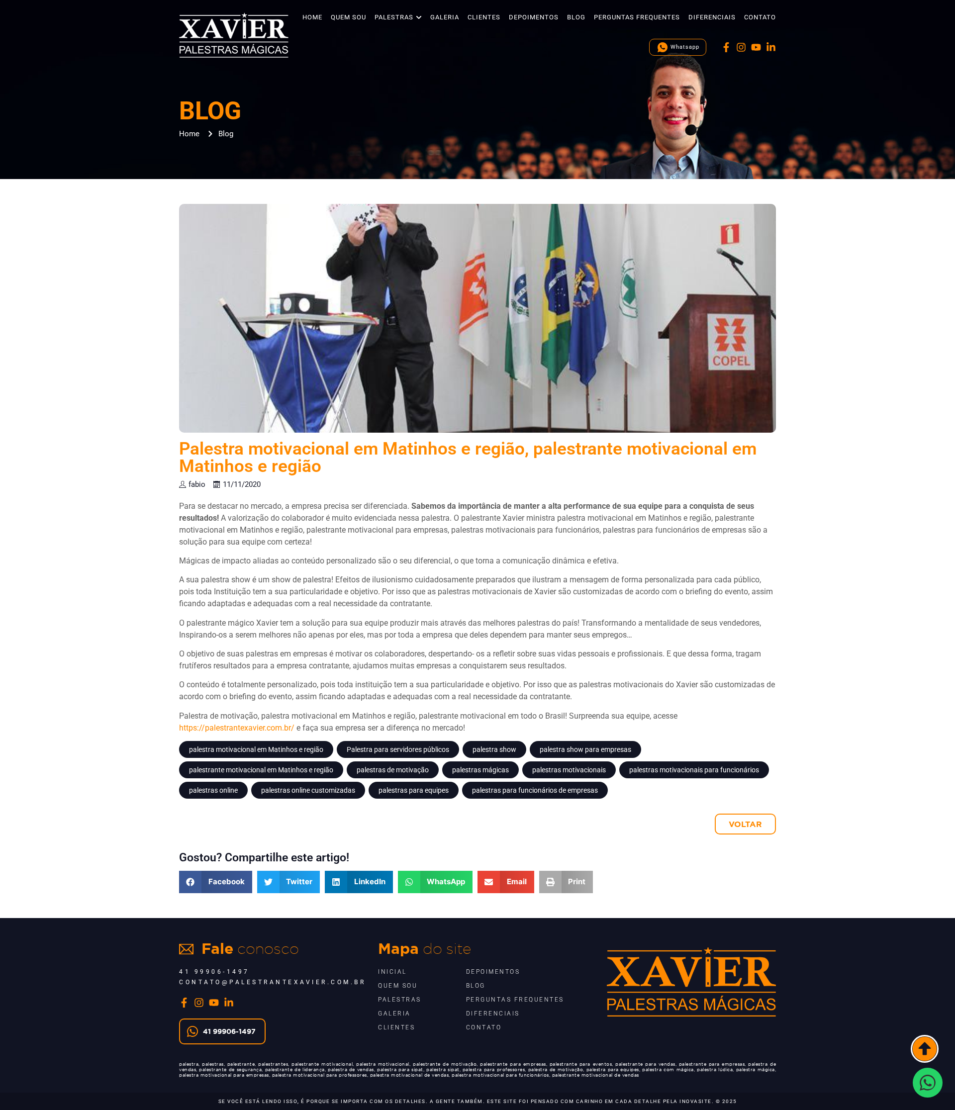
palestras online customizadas (308, 790)
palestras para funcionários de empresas (535, 790)
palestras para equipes (414, 790)
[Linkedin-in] (771, 47)
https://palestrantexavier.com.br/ (236, 728)
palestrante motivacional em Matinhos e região (261, 770)
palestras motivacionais (569, 770)
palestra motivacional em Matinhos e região (256, 749)
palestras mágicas (480, 770)
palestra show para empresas (585, 749)
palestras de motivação (393, 770)
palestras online (213, 790)
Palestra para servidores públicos (398, 749)
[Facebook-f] (726, 47)
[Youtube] (756, 47)
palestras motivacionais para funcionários (694, 770)
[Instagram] (741, 47)
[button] (215, 882)
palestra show (494, 749)
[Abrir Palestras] (419, 17)
